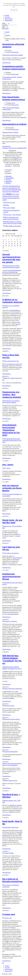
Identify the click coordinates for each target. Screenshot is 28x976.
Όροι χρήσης (9, 19)
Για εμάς (7, 17)
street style (13, 196)
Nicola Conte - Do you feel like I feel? (12, 521)
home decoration (7, 191)
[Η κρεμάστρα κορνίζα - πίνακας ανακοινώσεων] (14, 79)
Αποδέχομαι (14, 10)
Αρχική (7, 15)
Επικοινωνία (8, 20)
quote (17, 194)
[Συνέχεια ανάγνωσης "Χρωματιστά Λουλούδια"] (10, 751)
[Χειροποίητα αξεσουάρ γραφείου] (12, 55)
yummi (4, 200)
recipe (4, 196)
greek (9, 190)
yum (17, 198)
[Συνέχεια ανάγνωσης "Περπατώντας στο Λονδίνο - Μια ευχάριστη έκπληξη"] (12, 402)
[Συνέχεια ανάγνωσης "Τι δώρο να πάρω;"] (8, 853)
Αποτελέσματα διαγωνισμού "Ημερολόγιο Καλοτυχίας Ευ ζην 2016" (11, 430)
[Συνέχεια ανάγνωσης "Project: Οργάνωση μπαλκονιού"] (12, 688)
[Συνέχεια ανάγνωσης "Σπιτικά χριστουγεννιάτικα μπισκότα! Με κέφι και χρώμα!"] (12, 267)
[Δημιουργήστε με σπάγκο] (10, 132)
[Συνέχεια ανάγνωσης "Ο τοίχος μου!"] (7, 918)
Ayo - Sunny (7, 464)
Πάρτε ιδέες (16, 157)
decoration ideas (7, 188)
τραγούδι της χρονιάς (15, 805)
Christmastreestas (12, 614)
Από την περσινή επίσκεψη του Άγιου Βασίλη (12, 488)
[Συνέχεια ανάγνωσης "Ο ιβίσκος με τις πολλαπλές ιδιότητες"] (12, 307)
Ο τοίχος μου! (8, 914)
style (17, 196)
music (9, 193)
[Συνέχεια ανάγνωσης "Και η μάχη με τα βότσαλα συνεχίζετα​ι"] (12, 887)
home (19, 190)
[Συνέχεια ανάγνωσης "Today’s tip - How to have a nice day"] (12, 380)
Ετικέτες (7, 35)
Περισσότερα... (6, 62)
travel (14, 198)
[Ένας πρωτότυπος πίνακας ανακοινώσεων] (14, 109)
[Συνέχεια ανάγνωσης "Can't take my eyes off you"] (10, 553)
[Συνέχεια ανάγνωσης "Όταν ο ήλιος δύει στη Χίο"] (10, 361)
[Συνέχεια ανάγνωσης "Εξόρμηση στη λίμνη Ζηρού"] (11, 719)
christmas (5, 186)
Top (3, 963)
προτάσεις (8, 166)
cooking (10, 186)
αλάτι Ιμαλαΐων (14, 310)
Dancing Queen (17, 558)
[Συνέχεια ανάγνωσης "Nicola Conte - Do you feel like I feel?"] (12, 528)
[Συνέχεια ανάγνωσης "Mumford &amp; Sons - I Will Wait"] (12, 802)
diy (19, 188)
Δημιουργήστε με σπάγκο (14, 124)
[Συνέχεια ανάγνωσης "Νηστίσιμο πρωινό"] (8, 705)
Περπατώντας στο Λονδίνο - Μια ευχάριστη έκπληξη (11, 394)
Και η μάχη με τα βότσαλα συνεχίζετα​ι (12, 880)
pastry (14, 194)
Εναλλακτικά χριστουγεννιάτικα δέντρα (11, 576)
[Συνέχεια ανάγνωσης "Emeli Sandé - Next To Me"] (10, 827)
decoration (16, 186)
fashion (4, 190)
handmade (14, 190)
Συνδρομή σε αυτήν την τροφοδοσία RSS (14, 148)
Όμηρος (18, 324)
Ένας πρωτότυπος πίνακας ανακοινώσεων (13, 98)
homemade (15, 191)
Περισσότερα (14, 11)
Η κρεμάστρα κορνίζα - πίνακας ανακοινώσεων (13, 67)
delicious (15, 188)
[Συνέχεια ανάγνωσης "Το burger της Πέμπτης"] (9, 621)
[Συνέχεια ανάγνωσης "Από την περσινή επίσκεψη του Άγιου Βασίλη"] (12, 496)
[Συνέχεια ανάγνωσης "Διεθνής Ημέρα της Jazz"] (9, 780)
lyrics (4, 194)
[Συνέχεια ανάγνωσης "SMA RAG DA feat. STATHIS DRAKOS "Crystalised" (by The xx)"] (12, 668)
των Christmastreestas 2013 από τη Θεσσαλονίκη (11, 271)
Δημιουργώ (15, 52)
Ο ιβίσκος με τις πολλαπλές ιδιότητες (12, 300)
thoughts (10, 198)
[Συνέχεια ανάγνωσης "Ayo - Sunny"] (6, 468)
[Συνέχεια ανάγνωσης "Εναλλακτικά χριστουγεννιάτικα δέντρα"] (12, 584)
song (8, 196)
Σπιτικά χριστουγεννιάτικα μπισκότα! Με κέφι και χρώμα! (11, 258)
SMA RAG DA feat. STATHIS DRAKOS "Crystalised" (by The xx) (12, 659)
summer (5, 198)
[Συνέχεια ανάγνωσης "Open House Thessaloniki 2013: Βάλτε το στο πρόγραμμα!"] (12, 765)
